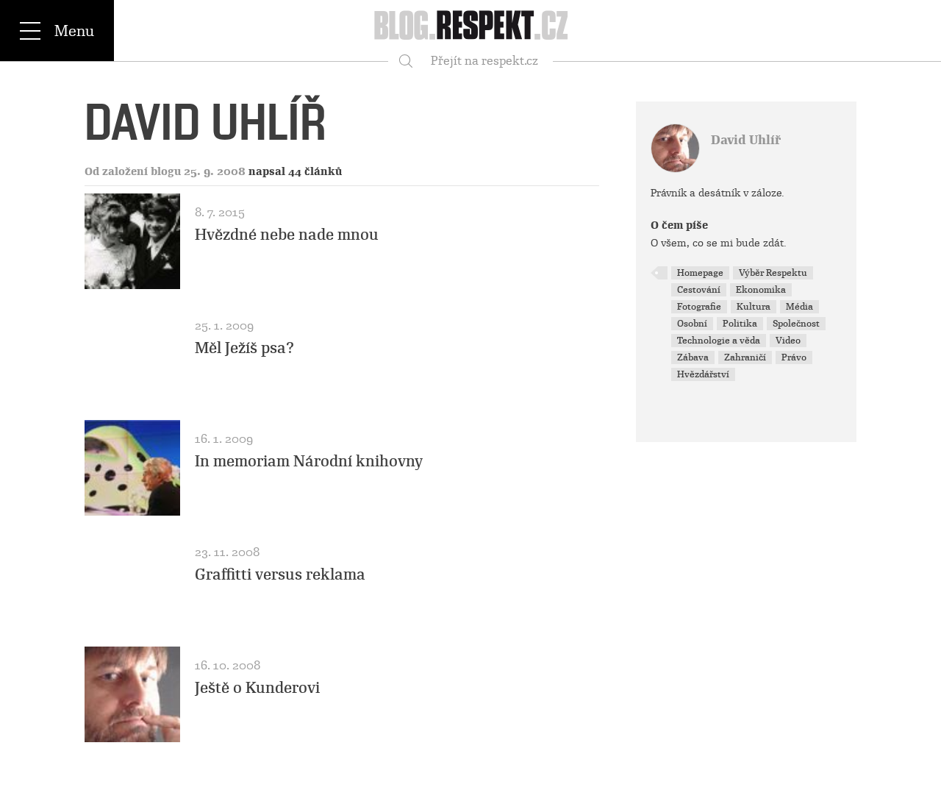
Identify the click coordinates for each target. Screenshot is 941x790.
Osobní (692, 324)
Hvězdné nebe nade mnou (287, 234)
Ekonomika (761, 290)
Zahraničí (745, 357)
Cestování (698, 290)
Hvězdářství (703, 374)
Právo (793, 357)
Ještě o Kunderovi (257, 687)
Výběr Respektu (773, 273)
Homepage (700, 273)
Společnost (796, 324)
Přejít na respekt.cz (484, 60)
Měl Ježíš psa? (244, 347)
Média (799, 307)
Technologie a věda (718, 340)
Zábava (693, 357)
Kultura (753, 307)
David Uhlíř (746, 140)
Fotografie (699, 307)
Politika (740, 324)
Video (788, 340)
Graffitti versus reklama (280, 574)
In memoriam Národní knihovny (309, 461)
